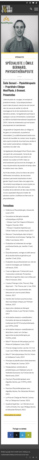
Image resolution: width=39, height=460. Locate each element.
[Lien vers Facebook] (27, 2)
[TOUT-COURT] (16, 9)
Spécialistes (19, 57)
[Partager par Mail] (28, 435)
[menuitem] (30, 9)
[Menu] (35, 9)
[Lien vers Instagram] (30, 2)
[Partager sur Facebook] (11, 435)
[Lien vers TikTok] (36, 2)
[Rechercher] (30, 9)
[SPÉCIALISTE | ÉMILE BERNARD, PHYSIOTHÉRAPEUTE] (19, 34)
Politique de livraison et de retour (19, 454)
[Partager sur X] (17, 435)
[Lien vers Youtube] (33, 2)
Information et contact (12, 415)
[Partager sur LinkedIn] (22, 435)
